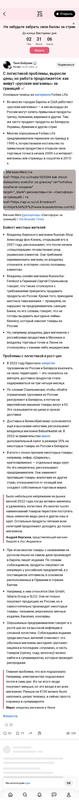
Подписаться (66, 64)
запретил (48, 363)
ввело (46, 436)
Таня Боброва (22, 63)
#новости (10, 716)
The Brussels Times (31, 219)
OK (69, 783)
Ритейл (17, 66)
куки (27, 783)
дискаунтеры (31, 215)
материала (43, 94)
